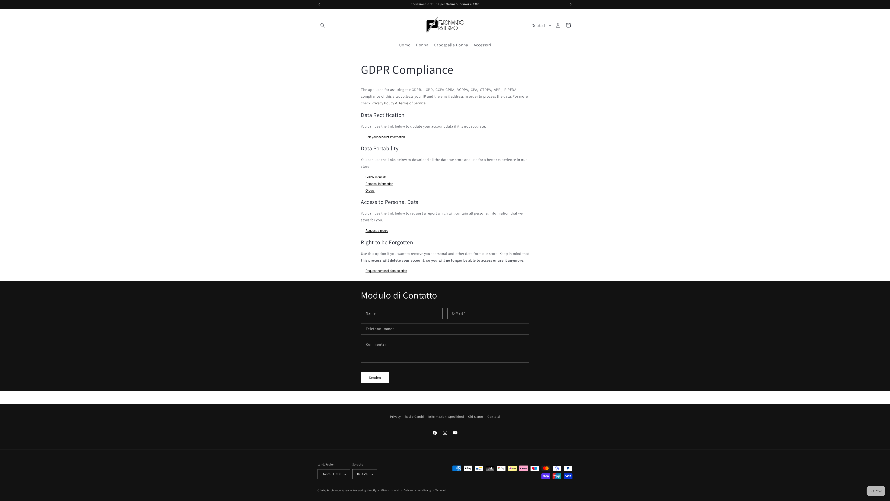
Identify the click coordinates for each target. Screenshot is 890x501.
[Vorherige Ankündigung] (319, 4)
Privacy (395, 416)
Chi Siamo (475, 416)
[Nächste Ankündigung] (571, 4)
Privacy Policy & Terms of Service (399, 103)
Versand (440, 490)
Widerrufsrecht (390, 490)
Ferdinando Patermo (339, 490)
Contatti (493, 416)
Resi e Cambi (414, 416)
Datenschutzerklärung (417, 490)
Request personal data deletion (386, 271)
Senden (375, 377)
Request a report (377, 230)
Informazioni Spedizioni (446, 416)
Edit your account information (385, 137)
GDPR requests (376, 177)
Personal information (379, 184)
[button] (323, 25)
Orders (370, 190)
